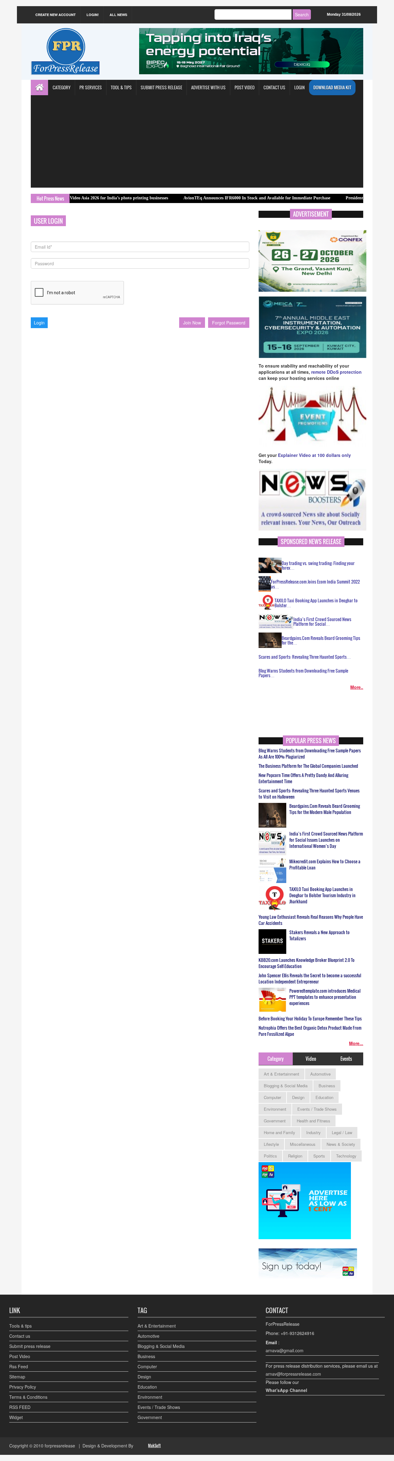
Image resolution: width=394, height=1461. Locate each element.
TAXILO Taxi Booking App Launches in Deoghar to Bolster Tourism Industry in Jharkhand (322, 895)
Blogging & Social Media (286, 1086)
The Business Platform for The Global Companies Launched (308, 766)
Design (298, 1097)
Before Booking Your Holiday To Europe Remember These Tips (310, 1018)
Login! (92, 14)
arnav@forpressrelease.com (293, 1374)
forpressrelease (60, 1446)
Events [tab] (346, 1058)
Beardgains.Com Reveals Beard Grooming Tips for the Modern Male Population (324, 809)
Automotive (320, 1074)
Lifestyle (271, 1144)
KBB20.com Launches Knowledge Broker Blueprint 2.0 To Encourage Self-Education (307, 963)
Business (327, 1086)
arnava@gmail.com (285, 1350)
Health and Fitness (313, 1121)
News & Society (341, 1144)
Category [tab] (275, 1058)
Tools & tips (20, 1326)
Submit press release (29, 1346)
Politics (270, 1156)
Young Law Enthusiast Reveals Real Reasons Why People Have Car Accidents (311, 920)
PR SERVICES (90, 87)
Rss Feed (18, 1366)
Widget (16, 1417)
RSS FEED (19, 1407)
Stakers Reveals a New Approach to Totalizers (319, 935)
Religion (295, 1156)
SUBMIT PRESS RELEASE (161, 87)
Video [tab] (311, 1058)
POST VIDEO (245, 87)
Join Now (192, 322)
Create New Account (55, 14)
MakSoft (154, 1445)
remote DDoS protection (336, 372)
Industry (313, 1132)
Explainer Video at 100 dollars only (314, 455)
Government (275, 1121)
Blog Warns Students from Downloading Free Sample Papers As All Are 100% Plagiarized (310, 753)
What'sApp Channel (286, 1390)
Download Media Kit (332, 87)
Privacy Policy (22, 1387)
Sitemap (17, 1377)
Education (324, 1097)
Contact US (274, 87)
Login (299, 87)
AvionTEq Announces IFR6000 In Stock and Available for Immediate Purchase (222, 198)
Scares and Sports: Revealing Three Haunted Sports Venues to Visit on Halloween (309, 793)
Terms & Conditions (28, 1397)
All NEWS (118, 14)
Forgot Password (228, 322)
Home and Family (279, 1132)
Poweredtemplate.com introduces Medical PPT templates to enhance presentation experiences (324, 997)
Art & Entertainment (281, 1074)
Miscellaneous (303, 1144)
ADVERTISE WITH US (208, 87)
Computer (272, 1097)
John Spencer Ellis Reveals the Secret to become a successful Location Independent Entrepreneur (310, 978)
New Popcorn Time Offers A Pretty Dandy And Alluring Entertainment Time (303, 778)
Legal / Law (342, 1132)
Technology (346, 1156)
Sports (319, 1156)
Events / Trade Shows (317, 1109)
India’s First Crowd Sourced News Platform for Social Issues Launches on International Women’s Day (326, 840)
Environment (275, 1109)
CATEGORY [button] (61, 87)
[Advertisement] (197, 141)
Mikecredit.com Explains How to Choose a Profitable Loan (324, 864)
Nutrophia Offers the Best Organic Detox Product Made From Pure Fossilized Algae (310, 1031)
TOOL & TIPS (121, 87)
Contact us (19, 1336)
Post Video (19, 1356)
